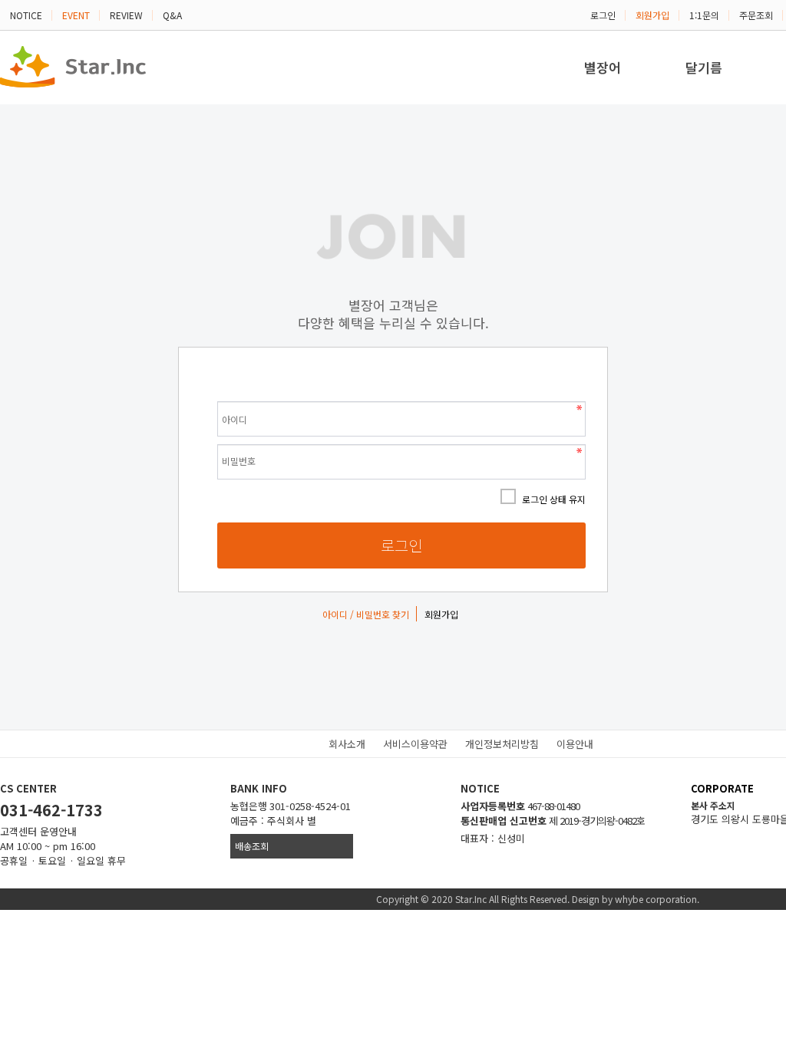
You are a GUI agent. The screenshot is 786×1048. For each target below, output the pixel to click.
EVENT (76, 14)
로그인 (603, 14)
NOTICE (26, 14)
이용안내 (574, 744)
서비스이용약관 (415, 744)
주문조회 (756, 14)
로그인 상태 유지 (554, 499)
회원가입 (652, 14)
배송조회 (252, 845)
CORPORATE (722, 788)
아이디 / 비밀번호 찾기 (365, 614)
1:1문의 (704, 14)
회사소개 (347, 744)
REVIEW (126, 14)
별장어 (602, 67)
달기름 (703, 67)
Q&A (172, 14)
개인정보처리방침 (502, 744)
